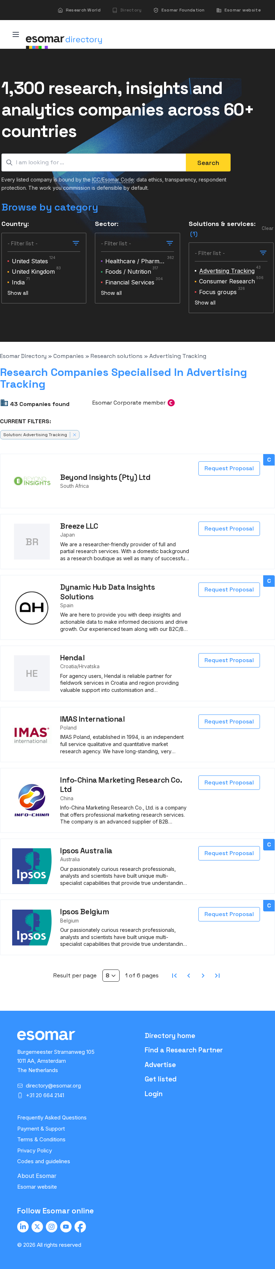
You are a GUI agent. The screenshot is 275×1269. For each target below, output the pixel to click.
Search (208, 163)
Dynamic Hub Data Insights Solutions (107, 591)
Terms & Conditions (41, 1139)
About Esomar (37, 1175)
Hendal (72, 657)
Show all (18, 292)
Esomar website (37, 1186)
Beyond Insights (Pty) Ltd (105, 477)
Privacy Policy (34, 1150)
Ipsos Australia (86, 850)
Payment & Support (41, 1128)
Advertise (160, 1064)
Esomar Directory (23, 356)
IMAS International (92, 719)
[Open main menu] (16, 34)
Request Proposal (229, 468)
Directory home (170, 1035)
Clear (268, 228)
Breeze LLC (79, 526)
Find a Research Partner (184, 1050)
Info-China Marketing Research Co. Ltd (121, 784)
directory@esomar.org (53, 1085)
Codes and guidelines (43, 1161)
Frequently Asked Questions (52, 1117)
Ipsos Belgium (84, 911)
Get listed (161, 1079)
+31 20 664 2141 (45, 1095)
